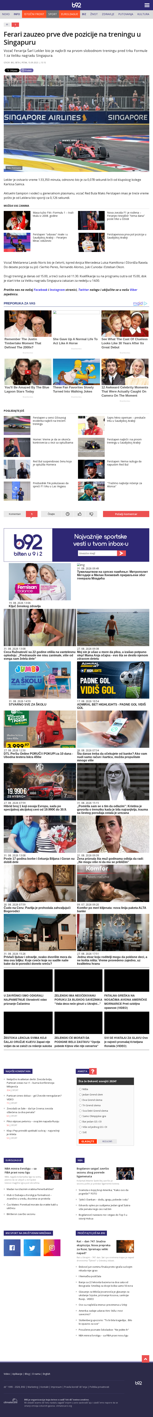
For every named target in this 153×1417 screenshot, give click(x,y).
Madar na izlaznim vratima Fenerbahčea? (30, 1189)
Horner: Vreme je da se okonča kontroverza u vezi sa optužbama (53, 441)
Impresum (56, 1387)
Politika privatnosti (99, 1387)
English (46, 1373)
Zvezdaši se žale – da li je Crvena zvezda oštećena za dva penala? (30, 1110)
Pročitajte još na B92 (91, 1233)
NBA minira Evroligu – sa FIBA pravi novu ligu (103, 1335)
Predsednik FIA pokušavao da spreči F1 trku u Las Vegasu (50, 484)
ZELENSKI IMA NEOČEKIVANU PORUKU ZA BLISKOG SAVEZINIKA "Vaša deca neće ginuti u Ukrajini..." (78, 999)
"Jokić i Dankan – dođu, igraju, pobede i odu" (104, 1199)
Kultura (143, 14)
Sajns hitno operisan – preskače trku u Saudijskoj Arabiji (126, 419)
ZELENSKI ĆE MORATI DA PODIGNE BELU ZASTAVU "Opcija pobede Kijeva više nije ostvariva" (77, 1042)
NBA (80, 1160)
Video (7, 1373)
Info (17, 14)
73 (8, 1103)
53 (8, 1138)
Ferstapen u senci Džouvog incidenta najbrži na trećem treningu (49, 421)
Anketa (82, 1071)
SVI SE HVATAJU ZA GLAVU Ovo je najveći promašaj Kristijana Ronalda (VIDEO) (126, 1042)
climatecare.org (64, 1405)
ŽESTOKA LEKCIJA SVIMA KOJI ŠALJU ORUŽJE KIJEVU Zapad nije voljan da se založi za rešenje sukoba (28, 1042)
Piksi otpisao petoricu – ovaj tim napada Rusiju (33, 1121)
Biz (84, 14)
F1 (7, 24)
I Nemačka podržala (90, 1276)
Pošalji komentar (126, 514)
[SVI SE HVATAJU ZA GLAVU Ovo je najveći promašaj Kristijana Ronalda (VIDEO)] (126, 1033)
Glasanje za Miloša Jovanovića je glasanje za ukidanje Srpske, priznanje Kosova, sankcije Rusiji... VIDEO (104, 1295)
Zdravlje (108, 14)
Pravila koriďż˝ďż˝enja (75, 1387)
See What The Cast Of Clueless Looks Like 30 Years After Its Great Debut (125, 343)
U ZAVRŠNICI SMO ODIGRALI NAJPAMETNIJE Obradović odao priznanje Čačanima (25, 999)
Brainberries (28, 353)
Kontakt (44, 1387)
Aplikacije (17, 1373)
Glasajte (87, 1141)
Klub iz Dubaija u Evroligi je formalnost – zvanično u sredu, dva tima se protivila (29, 1196)
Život (94, 14)
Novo (6, 14)
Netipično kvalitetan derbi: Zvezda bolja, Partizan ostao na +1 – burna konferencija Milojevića (30, 1083)
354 (8, 1090)
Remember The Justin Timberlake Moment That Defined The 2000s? (22, 343)
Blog (27, 1373)
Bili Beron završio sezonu (21, 1214)
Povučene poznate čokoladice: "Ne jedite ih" (104, 1329)
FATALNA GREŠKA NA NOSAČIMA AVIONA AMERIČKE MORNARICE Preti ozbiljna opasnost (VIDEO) (125, 1001)
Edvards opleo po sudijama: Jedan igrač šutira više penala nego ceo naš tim (104, 1207)
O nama (36, 1373)
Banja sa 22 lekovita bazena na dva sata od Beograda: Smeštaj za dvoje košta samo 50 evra (106, 1284)
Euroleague (69, 14)
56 (8, 1125)
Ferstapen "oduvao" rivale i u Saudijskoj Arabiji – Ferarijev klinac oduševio (50, 237)
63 (8, 1116)
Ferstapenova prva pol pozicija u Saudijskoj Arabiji (126, 236)
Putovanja (125, 14)
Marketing (33, 1387)
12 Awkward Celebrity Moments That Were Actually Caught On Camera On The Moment (125, 391)
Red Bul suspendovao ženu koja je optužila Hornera (52, 463)
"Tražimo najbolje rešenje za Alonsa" (124, 484)
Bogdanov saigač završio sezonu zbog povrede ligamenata (93, 1172)
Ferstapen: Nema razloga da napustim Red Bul (124, 463)
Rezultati (107, 1141)
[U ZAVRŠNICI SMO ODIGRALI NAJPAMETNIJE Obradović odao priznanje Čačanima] (28, 990)
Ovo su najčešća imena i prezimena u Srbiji (103, 1304)
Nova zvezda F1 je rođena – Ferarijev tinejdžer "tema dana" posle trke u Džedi (126, 216)
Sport (52, 14)
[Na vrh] (145, 1359)
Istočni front (34, 14)
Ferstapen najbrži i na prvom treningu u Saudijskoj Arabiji (124, 441)
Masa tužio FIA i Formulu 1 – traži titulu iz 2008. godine (53, 214)
